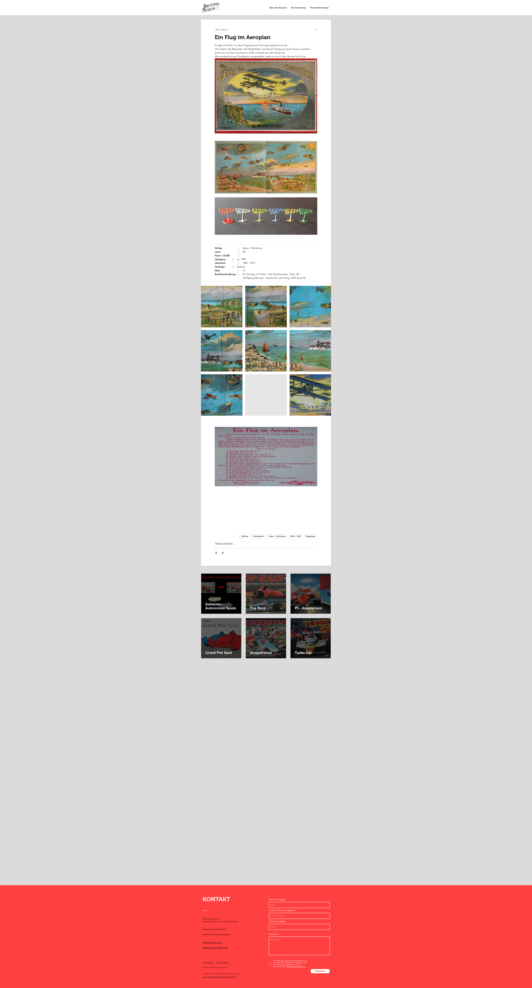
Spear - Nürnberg (277, 536)
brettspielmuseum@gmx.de (215, 947)
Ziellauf (244, 536)
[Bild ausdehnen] (221, 306)
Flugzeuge (310, 536)
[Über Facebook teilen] (216, 553)
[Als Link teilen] (223, 553)
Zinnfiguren (258, 536)
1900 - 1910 (295, 536)
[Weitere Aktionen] (315, 29)
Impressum (208, 962)
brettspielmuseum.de (212, 942)
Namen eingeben (277, 899)
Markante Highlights (224, 543)
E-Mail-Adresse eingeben (282, 910)
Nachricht (274, 934)
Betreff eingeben (277, 921)
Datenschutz (223, 962)
